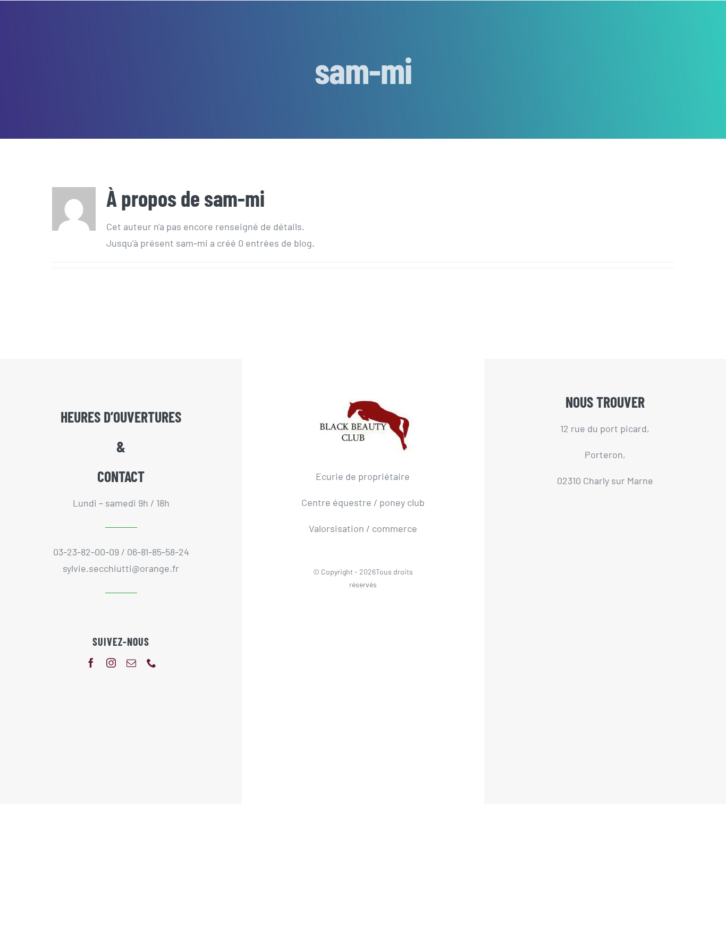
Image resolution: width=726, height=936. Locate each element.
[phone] (151, 663)
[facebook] (91, 663)
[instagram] (111, 663)
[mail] (131, 663)
